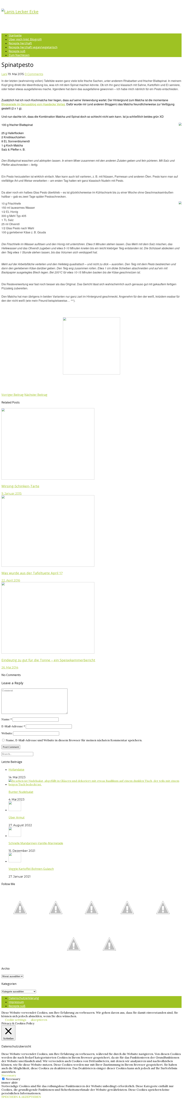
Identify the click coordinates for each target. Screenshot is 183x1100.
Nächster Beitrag (35, 395)
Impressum (16, 1002)
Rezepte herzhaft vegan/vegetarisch (33, 47)
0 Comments (34, 74)
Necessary (13, 1079)
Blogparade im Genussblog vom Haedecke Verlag (33, 104)
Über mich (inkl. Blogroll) (25, 39)
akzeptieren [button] (39, 1019)
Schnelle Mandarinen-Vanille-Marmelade (36, 843)
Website (6, 733)
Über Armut (16, 817)
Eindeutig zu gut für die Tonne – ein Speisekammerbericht (48, 660)
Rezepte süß (17, 51)
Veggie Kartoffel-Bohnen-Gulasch (31, 869)
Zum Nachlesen (19, 55)
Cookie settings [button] (15, 1019)
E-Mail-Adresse (13, 726)
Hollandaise (16, 769)
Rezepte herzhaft (20, 43)
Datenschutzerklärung (24, 998)
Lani (4, 74)
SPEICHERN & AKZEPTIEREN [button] (21, 1097)
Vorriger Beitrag (12, 395)
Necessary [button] (8, 1075)
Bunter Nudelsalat (21, 792)
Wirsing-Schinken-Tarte (20, 486)
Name (6, 719)
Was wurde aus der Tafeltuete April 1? (32, 573)
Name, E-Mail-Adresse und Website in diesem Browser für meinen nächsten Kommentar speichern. (74, 740)
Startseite (15, 35)
